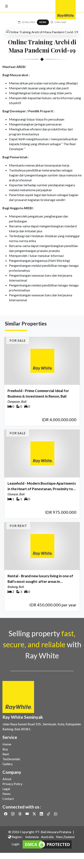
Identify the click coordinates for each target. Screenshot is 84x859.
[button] (6, 6)
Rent (5, 754)
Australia (47, 837)
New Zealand (65, 837)
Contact (8, 798)
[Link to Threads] (20, 814)
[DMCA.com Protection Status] (47, 844)
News (6, 794)
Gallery (7, 764)
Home (6, 744)
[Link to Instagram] (13, 814)
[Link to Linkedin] (42, 814)
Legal (6, 789)
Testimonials (11, 759)
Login (15, 844)
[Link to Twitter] (34, 814)
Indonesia (32, 837)
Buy (5, 749)
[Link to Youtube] (27, 814)
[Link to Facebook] (6, 814)
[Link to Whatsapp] (55, 814)
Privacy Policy (12, 784)
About (6, 779)
